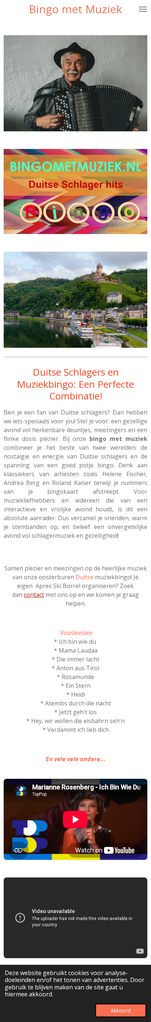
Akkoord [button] (121, 1010)
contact (34, 595)
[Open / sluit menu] (143, 9)
